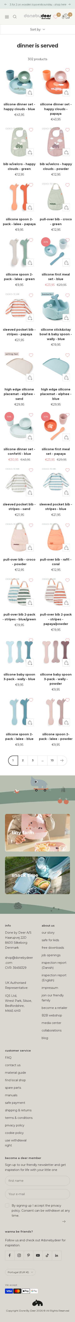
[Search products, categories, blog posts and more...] (15, 17)
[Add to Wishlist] (31, 70)
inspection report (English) (54, 977)
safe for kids (50, 940)
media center (51, 1023)
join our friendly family (53, 997)
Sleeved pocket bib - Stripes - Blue (55, 506)
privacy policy (14, 1125)
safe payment (15, 1103)
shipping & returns (18, 1110)
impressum (50, 988)
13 (52, 760)
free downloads (53, 948)
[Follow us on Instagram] (19, 1255)
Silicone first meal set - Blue (56, 277)
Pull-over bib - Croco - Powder (19, 562)
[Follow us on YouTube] (37, 1255)
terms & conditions (18, 1118)
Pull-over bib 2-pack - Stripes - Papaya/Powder (56, 619)
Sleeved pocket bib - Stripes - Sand (19, 506)
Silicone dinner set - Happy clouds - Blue (19, 106)
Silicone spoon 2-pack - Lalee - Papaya (19, 221)
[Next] (62, 760)
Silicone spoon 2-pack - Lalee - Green (19, 277)
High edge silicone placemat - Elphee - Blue (55, 394)
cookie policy (14, 1133)
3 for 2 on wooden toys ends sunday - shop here (38, 4)
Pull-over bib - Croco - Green (56, 221)
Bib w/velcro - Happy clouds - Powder (56, 166)
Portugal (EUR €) (18, 1272)
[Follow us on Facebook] (9, 1255)
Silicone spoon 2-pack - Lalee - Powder (55, 736)
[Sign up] (64, 1221)
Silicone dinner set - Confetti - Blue (19, 451)
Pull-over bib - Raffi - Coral (55, 562)
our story (48, 932)
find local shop (15, 1080)
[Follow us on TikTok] (47, 1255)
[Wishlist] (56, 17)
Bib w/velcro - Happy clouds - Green (19, 166)
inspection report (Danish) (54, 965)
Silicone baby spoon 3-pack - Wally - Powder (56, 679)
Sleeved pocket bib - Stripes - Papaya (19, 332)
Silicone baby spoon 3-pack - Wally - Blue (19, 677)
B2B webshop (52, 1015)
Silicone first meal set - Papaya (56, 451)
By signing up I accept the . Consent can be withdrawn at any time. (41, 1210)
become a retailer (54, 1008)
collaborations (51, 1030)
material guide (15, 1073)
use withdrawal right (15, 1142)
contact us (12, 1065)
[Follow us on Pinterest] (28, 1255)
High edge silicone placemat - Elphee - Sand (19, 394)
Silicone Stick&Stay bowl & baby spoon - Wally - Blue (56, 334)
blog (45, 1038)
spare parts (13, 1088)
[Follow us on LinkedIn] (56, 1255)
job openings (51, 955)
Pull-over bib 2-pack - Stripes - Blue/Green (19, 617)
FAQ (8, 1057)
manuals (11, 1095)
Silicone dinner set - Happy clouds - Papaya (56, 109)
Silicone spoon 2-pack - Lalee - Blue (19, 736)
